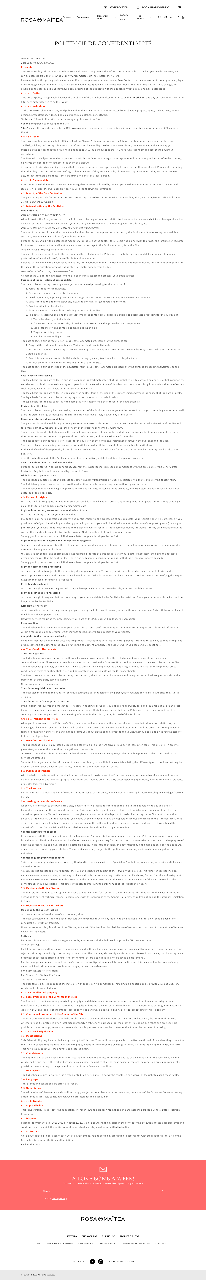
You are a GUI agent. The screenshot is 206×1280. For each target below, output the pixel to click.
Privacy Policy (59, 1198)
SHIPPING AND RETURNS (59, 1243)
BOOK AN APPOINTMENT (122, 1261)
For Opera (55, 975)
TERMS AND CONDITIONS (136, 1243)
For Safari (51, 970)
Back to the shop (30, 1144)
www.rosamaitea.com (33, 58)
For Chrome (27, 975)
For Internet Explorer (33, 970)
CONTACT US (162, 1243)
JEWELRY (72, 1236)
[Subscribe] (161, 1191)
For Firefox (42, 975)
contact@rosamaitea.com (71, 505)
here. (54, 988)
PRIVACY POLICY (109, 1243)
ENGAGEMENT (89, 1236)
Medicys (126, 1127)
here (71, 536)
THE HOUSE (108, 1236)
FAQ (38, 1243)
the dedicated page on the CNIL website (121, 940)
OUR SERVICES (86, 1243)
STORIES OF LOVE (129, 1236)
